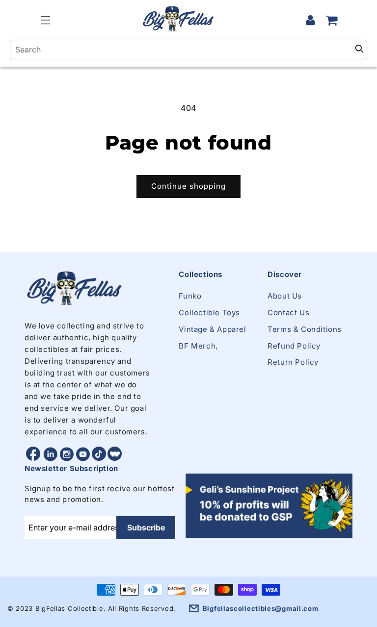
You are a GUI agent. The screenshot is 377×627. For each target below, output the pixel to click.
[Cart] (332, 20)
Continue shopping (188, 186)
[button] (45, 20)
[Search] (359, 49)
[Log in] (310, 20)
